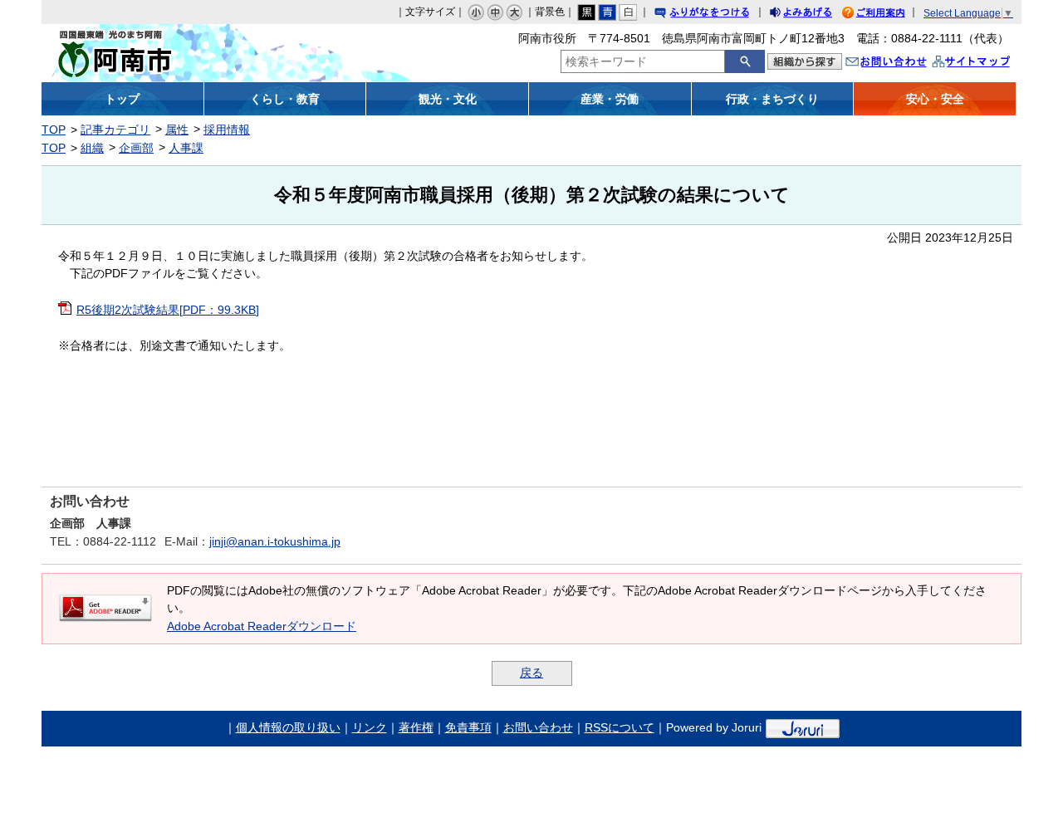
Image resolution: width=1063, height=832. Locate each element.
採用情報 (226, 129)
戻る (531, 672)
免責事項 (468, 727)
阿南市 (164, 53)
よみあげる (815, 14)
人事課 (186, 147)
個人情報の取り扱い (288, 727)
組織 (92, 147)
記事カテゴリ (115, 129)
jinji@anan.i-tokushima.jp (274, 541)
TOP (54, 129)
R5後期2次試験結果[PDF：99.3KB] (167, 309)
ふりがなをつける (717, 14)
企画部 (136, 147)
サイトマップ (988, 63)
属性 (177, 129)
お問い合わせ (903, 63)
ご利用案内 (886, 14)
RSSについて (619, 727)
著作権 (416, 727)
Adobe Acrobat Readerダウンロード (261, 626)
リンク (369, 727)
